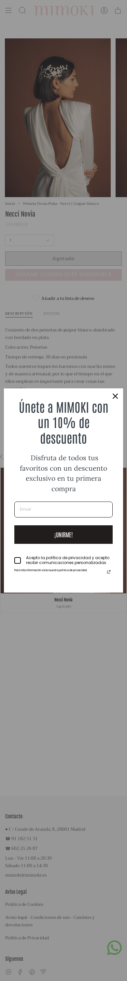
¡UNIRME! (63, 534)
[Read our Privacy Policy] (109, 572)
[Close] (115, 396)
